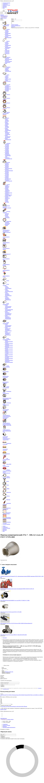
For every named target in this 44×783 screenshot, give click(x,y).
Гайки (7, 484)
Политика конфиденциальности (9, 727)
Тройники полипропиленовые (9, 345)
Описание (5, 637)
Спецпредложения (6, 2)
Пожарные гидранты (7, 207)
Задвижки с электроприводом (8, 158)
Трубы (7, 280)
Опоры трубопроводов (6, 387)
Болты (7, 481)
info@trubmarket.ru (4, 15)
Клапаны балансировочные (8, 168)
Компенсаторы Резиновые (6, 382)
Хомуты (8, 495)
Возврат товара (3, 709)
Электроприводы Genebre (6, 243)
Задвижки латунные (7, 147)
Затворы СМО (8, 195)
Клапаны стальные (7, 176)
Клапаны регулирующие (8, 178)
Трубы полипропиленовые (6, 339)
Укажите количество (4, 682)
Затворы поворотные (7, 197)
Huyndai (26, 694)
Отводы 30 (7, 53)
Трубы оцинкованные (6, 304)
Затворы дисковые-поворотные (7, 189)
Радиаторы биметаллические (7, 513)
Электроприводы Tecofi (6, 276)
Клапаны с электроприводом (8, 180)
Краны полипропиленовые (9, 355)
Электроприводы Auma (6, 237)
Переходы (8, 57)
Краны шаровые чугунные (7, 126)
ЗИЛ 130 (11, 694)
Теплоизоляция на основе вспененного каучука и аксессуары (7, 424)
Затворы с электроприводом (8, 192)
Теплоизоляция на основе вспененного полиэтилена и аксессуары (7, 417)
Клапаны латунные (7, 172)
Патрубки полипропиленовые (9, 360)
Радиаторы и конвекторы (7, 508)
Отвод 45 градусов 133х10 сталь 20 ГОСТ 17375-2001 (10, 611)
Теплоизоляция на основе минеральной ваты (7, 430)
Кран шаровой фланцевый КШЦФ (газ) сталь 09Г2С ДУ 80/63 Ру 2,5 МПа (15, 600)
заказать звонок (3, 17)
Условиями (39, 688)
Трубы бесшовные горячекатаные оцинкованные (8, 317)
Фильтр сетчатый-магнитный (7, 216)
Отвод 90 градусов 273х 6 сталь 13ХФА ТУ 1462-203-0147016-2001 (13, 634)
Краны (7, 117)
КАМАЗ (22, 694)
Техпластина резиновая (5, 450)
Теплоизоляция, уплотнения (6, 410)
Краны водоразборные (8, 139)
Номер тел (2, 735)
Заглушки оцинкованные (8, 88)
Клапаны (8, 162)
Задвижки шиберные (7, 153)
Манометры (8, 221)
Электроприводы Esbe (6, 259)
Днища (7, 74)
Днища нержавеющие (8, 80)
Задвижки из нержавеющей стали (8, 155)
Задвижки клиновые (7, 151)
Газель (1, 694)
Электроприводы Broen (6, 271)
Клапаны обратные (7, 164)
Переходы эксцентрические (8, 61)
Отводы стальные (7, 43)
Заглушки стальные (7, 90)
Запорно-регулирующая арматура (6, 113)
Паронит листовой (6, 454)
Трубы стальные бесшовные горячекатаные (8, 298)
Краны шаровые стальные (7, 123)
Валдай (4, 694)
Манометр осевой (7, 225)
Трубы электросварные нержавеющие (8, 325)
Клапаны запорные (7, 166)
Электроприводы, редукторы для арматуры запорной (6, 231)
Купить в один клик (9, 671)
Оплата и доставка (6, 4)
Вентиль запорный (6, 206)
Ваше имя (2, 734)
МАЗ (20, 694)
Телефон (2, 684)
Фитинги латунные (6, 108)
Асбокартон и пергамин (7, 444)
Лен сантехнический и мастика (6, 459)
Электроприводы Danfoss (6, 249)
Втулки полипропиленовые (9, 349)
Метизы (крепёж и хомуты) (6, 477)
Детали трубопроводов (6, 25)
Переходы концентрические (8, 59)
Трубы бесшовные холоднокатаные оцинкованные (8, 313)
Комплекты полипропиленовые (9, 362)
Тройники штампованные (8, 71)
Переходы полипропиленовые (9, 347)
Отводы (8, 41)
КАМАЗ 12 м (37, 694)
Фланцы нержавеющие (8, 33)
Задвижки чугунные (7, 145)
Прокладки (8, 492)
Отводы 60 (7, 51)
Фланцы (8, 29)
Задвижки (8, 143)
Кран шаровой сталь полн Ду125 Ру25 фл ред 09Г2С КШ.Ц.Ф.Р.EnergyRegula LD (16, 623)
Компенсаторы (6, 371)
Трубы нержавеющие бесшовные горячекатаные (8, 333)
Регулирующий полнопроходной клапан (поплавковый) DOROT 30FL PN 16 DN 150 (17, 588)
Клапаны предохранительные (9, 170)
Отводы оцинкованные (8, 45)
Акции (4, 526)
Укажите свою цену (4, 683)
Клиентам (5, 5)
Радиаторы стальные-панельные (7, 518)
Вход (4, 8)
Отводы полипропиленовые (9, 343)
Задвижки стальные (7, 149)
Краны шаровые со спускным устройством (7, 133)
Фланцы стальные (7, 31)
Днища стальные (7, 76)
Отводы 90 (7, 50)
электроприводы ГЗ (6, 254)
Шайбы (7, 488)
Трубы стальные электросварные (8, 287)
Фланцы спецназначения (8, 37)
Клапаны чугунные (7, 174)
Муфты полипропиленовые (9, 341)
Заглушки (8, 84)
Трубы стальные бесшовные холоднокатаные (8, 294)
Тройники (8, 67)
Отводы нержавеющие (8, 47)
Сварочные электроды (7, 504)
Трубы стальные (6, 285)
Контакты (5, 530)
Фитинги (8, 94)
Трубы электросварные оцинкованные (8, 306)
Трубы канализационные (6, 366)
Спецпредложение (6, 524)
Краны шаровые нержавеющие (8, 129)
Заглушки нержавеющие (8, 86)
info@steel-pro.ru (3, 718)
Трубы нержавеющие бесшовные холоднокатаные (8, 329)
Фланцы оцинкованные (8, 35)
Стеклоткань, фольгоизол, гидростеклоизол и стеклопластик (6, 438)
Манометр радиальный (7, 223)
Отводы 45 (7, 52)
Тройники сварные (7, 69)
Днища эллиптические (8, 78)
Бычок (17, 694)
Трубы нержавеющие (6, 323)
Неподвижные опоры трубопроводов (7, 399)
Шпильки (8, 499)
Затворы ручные (6, 199)
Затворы (8, 184)
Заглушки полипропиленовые (9, 358)
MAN (29, 694)
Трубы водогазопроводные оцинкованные (9, 309)
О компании (5, 3)
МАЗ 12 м (32, 694)
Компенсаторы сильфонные (6, 377)
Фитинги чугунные (6, 103)
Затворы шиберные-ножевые (7, 186)
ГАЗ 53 (7, 694)
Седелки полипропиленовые (9, 353)
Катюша (14, 694)
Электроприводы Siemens (6, 265)
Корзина (2, 14)
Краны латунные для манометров (7, 136)
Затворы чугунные (7, 202)
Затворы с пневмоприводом (8, 194)
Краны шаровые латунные (7, 120)
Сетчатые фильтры (7, 214)
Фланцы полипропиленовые (9, 351)
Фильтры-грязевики (6, 212)
